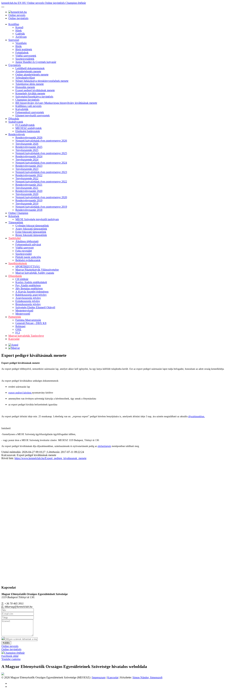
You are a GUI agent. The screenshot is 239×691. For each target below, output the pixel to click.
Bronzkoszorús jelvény (28, 304)
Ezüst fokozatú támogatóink (30, 231)
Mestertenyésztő (24, 310)
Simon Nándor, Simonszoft (147, 677)
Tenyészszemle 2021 (26, 187)
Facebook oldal (9, 655)
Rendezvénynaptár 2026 (28, 137)
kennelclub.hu (9, 2)
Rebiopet (20, 326)
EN (20, 2)
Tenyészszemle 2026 (26, 143)
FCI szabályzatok (25, 124)
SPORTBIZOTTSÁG (27, 266)
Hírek (18, 30)
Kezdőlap (13, 24)
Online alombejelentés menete (31, 74)
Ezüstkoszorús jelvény (27, 301)
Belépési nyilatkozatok (27, 260)
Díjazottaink (15, 275)
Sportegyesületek (24, 58)
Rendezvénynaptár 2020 (28, 190)
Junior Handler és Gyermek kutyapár (35, 61)
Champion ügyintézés (27, 99)
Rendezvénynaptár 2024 (28, 156)
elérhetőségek (104, 446)
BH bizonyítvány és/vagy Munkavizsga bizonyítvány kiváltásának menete (56, 102)
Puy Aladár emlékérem (28, 285)
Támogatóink (15, 222)
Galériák (20, 33)
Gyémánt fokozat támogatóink (32, 225)
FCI (17, 332)
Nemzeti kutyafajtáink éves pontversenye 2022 (41, 181)
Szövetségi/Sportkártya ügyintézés (34, 96)
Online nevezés (36, 2)
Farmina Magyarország (28, 319)
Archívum (21, 36)
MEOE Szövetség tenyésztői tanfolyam (37, 219)
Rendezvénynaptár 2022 (28, 175)
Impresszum (98, 677)
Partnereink (14, 316)
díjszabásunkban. (196, 416)
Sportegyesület (23, 253)
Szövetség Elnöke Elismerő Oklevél (35, 307)
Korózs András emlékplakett (31, 282)
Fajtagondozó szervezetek (29, 112)
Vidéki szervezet (24, 247)
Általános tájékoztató (26, 241)
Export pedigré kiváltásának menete (35, 90)
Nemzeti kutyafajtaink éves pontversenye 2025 (41, 153)
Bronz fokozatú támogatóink (31, 235)
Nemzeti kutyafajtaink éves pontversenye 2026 (41, 140)
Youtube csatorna (10, 659)
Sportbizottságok (17, 263)
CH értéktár (21, 279)
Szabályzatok (15, 121)
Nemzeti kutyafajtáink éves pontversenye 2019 (41, 206)
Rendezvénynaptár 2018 (28, 209)
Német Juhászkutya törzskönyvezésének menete (41, 80)
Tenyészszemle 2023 (26, 168)
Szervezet (13, 39)
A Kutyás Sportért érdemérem (31, 291)
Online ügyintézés (55, 2)
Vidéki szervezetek (25, 55)
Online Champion (18, 213)
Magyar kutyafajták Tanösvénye (26, 335)
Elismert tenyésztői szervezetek (32, 115)
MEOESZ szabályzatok (28, 128)
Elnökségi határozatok (27, 131)
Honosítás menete (25, 87)
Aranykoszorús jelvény (28, 297)
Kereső (19, 27)
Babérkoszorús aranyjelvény (31, 294)
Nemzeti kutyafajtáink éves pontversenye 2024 (41, 162)
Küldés (6, 643)
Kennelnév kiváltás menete (30, 93)
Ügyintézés (14, 65)
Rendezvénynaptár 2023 (28, 165)
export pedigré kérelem (20, 392)
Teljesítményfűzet (25, 77)
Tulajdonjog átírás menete (29, 84)
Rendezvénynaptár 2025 (28, 146)
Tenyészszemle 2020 (26, 194)
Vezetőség (21, 43)
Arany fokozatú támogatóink (31, 228)
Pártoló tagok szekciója (28, 257)
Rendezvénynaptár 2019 (28, 200)
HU (24, 2)
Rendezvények (16, 134)
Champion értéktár (75, 2)
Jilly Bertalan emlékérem (29, 288)
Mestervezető (22, 313)
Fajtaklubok (22, 52)
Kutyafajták (21, 109)
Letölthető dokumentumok (30, 68)
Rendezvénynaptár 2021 (28, 184)
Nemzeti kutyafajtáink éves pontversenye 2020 (41, 197)
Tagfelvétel (14, 238)
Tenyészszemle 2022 (26, 178)
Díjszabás (13, 118)
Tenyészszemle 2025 (26, 150)
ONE (18, 329)
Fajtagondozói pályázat (28, 244)
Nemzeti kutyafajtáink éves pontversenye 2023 (41, 172)
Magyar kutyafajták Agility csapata (34, 272)
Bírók (18, 46)
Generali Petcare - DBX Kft (30, 323)
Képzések (13, 216)
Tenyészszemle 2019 (26, 203)
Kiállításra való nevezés (28, 106)
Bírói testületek (23, 49)
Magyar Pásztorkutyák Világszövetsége (37, 269)
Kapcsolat (13, 338)
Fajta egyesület (23, 250)
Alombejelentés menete (28, 71)
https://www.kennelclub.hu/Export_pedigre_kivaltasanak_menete (50, 458)
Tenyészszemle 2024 (26, 159)
